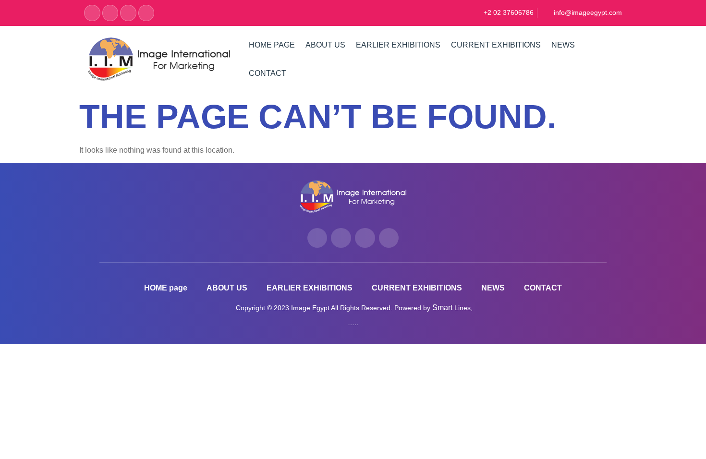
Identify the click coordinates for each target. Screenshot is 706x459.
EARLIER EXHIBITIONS (398, 45)
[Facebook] (92, 13)
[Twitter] (110, 13)
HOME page (272, 45)
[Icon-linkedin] (146, 13)
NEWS (563, 45)
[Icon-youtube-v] (128, 13)
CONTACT (267, 73)
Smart (443, 307)
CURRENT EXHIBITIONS (496, 45)
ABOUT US (325, 45)
